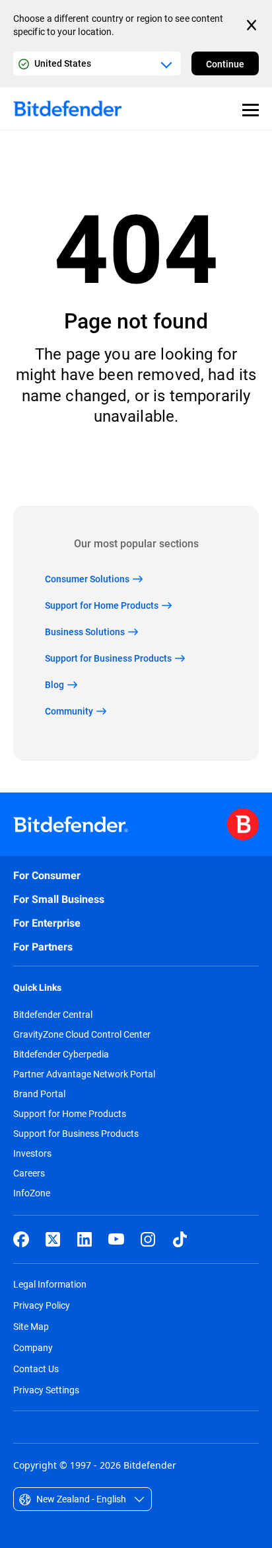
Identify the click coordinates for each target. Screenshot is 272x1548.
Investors (32, 1153)
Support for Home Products (69, 1114)
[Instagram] (148, 1239)
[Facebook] (21, 1239)
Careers (29, 1173)
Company (33, 1347)
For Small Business (58, 899)
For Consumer (47, 875)
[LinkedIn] (84, 1239)
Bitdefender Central (52, 1015)
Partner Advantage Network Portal (84, 1074)
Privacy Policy (41, 1305)
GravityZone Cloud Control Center (82, 1034)
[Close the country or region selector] (253, 25)
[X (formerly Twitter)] (53, 1239)
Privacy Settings (46, 1389)
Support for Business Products (76, 1134)
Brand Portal (39, 1094)
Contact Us (36, 1368)
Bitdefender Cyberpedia (61, 1054)
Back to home (136, 466)
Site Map (31, 1326)
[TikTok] (179, 1239)
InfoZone (31, 1193)
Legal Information (49, 1284)
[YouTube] (116, 1239)
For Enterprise (47, 923)
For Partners (43, 947)
